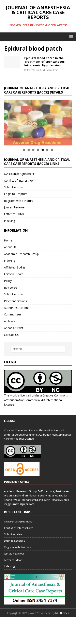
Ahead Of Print (13, 328)
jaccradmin (52, 69)
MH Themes (62, 613)
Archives (9, 321)
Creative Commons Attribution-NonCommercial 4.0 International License (36, 399)
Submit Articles (14, 187)
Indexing (9, 221)
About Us (10, 247)
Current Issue (12, 314)
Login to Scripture (15, 194)
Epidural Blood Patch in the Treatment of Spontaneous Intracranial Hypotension (44, 61)
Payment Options (15, 301)
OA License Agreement (19, 174)
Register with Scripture (18, 201)
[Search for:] (38, 349)
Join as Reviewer (15, 207)
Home (8, 240)
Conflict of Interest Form (20, 180)
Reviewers (10, 287)
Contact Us (11, 335)
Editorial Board (14, 274)
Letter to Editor (14, 214)
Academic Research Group (21, 254)
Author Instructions (16, 308)
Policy (8, 281)
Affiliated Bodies (15, 267)
